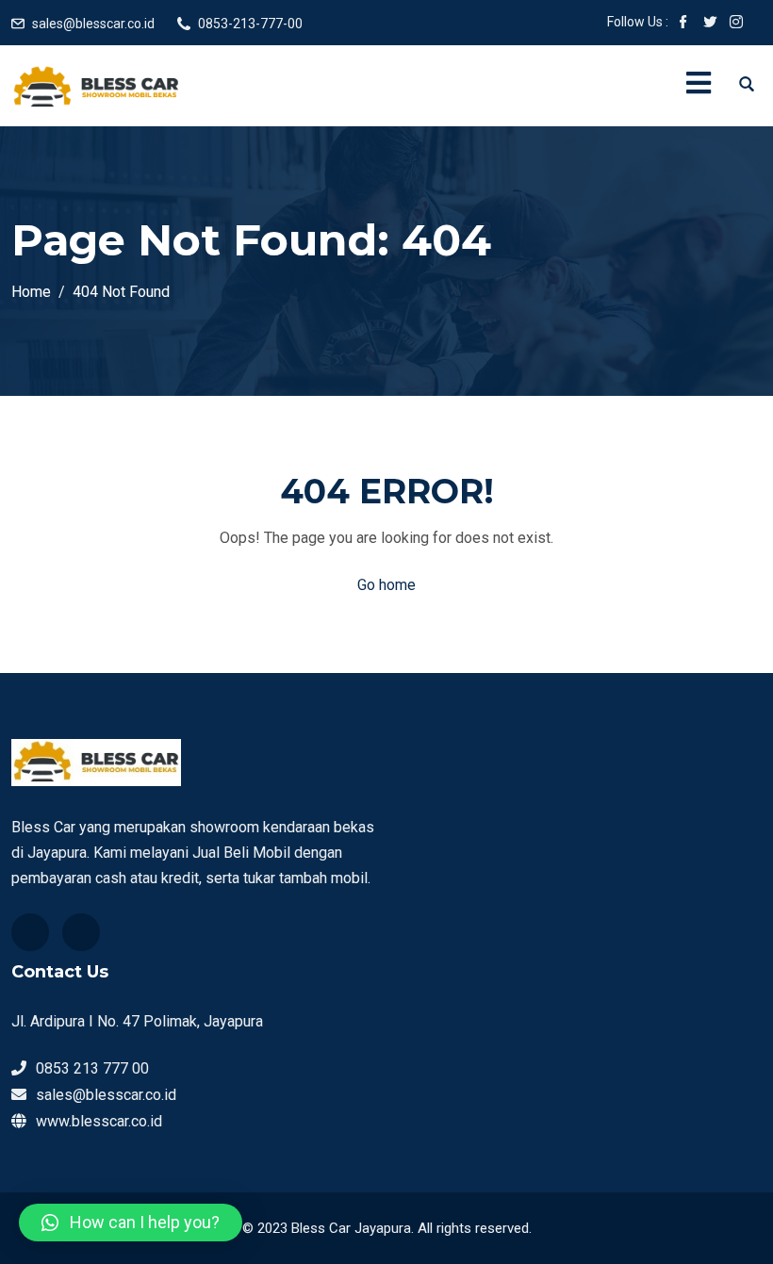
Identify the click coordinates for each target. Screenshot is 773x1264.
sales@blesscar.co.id (93, 23)
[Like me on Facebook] (683, 23)
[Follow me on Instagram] (736, 23)
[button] (130, 1222)
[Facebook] (30, 932)
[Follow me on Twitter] (709, 23)
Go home (386, 585)
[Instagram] (81, 932)
